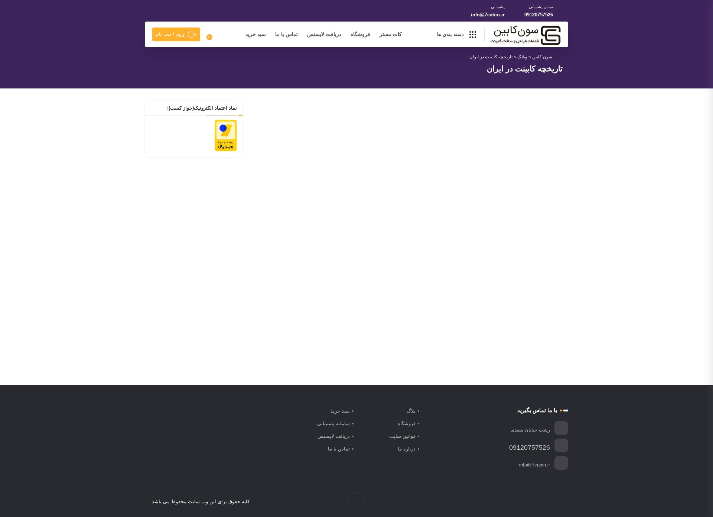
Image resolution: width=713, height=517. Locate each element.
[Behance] (527, 501)
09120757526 (538, 14)
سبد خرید (255, 34)
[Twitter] (551, 501)
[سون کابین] (525, 35)
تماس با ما (286, 34)
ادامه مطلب (385, 337)
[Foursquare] (520, 501)
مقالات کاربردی (346, 283)
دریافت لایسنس (324, 34)
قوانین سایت (402, 436)
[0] (214, 34)
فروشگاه (360, 34)
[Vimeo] (535, 501)
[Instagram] (543, 501)
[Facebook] (559, 501)
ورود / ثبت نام (170, 34)
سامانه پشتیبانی (333, 423)
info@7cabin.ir (488, 14)
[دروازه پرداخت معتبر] (226, 135)
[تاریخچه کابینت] (330, 195)
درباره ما (407, 449)
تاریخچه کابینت (382, 295)
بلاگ (411, 411)
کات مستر (391, 34)
